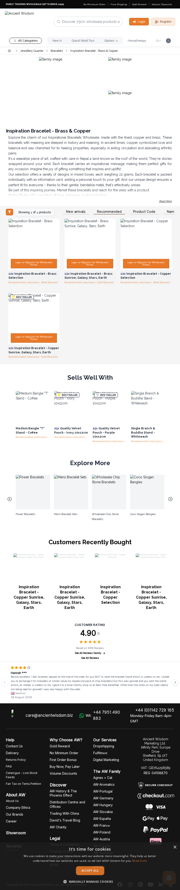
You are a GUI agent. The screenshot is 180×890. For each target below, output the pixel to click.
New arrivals (76, 211)
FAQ (9, 766)
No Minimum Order (94, 4)
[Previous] (5, 682)
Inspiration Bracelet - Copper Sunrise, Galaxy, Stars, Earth (29, 597)
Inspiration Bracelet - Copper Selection (110, 595)
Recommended (109, 211)
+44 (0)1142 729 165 (154, 710)
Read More (165, 201)
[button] (90, 881)
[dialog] (90, 866)
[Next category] (170, 499)
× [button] (174, 847)
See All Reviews (90, 658)
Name (171, 211)
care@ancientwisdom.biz (49, 715)
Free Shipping (119, 4)
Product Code (144, 211)
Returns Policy (16, 759)
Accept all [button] (90, 871)
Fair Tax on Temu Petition (23, 783)
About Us (12, 801)
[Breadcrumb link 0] (9, 50)
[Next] (175, 682)
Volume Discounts (162, 4)
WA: (103, 715)
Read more (139, 861)
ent (100, 753)
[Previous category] (9, 499)
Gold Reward (139, 4)
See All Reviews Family (88, 653)
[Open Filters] (9, 212)
